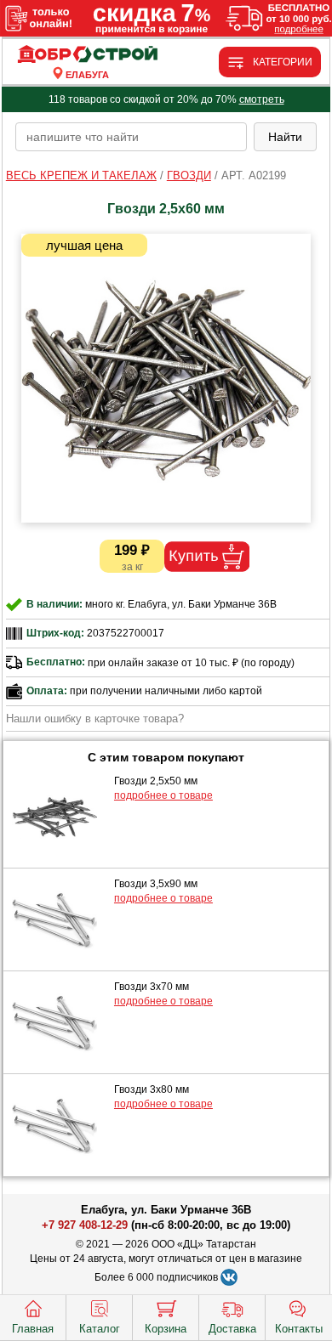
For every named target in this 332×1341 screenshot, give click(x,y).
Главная (33, 1328)
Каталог (99, 1328)
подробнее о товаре (163, 795)
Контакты (299, 1328)
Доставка (232, 1328)
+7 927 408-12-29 (85, 1225)
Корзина (165, 1328)
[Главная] (87, 54)
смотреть (261, 99)
